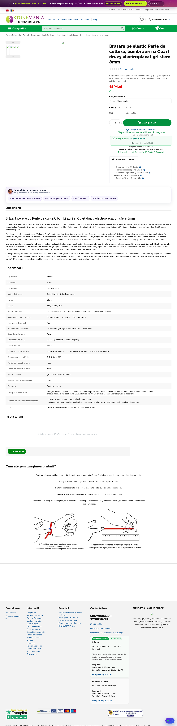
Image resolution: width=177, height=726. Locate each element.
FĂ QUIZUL (156, 3)
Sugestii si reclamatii (36, 632)
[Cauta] (122, 28)
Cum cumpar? (33, 624)
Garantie (111, 9)
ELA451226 (131, 113)
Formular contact (34, 635)
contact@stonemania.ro (100, 628)
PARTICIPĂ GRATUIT (135, 3)
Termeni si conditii (34, 626)
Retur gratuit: (115, 107)
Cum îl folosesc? (80, 198)
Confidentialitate (34, 621)
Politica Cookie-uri (34, 646)
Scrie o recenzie (127, 69)
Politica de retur (33, 629)
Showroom (85, 19)
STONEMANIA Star (126, 9)
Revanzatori (32, 654)
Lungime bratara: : (118, 96)
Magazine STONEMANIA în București (106, 633)
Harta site (31, 643)
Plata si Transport (34, 618)
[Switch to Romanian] (12, 10)
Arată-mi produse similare (104, 198)
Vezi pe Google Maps (102, 674)
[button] (151, 129)
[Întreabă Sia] (170, 721)
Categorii (18, 28)
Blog (95, 19)
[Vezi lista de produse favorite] (142, 21)
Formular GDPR (34, 648)
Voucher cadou (33, 651)
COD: (111, 113)
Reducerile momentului (68, 19)
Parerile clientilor (162, 9)
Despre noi (31, 613)
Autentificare (11, 613)
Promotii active (33, 637)
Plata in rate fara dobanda (69, 623)
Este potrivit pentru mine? (56, 198)
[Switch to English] (7, 10)
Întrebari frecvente (35, 615)
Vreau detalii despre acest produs (25, 198)
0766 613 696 (159, 19)
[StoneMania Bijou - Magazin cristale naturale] (25, 19)
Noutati (51, 19)
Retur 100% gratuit (144, 9)
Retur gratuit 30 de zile (68, 617)
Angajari (30, 640)
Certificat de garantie (67, 620)
